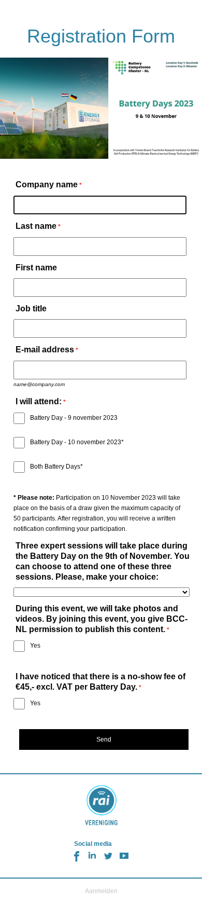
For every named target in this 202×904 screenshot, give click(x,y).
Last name (36, 226)
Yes (35, 645)
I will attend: (39, 401)
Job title (31, 308)
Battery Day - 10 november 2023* (77, 442)
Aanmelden (101, 891)
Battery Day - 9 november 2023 (74, 417)
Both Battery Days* (56, 466)
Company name (47, 184)
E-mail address (45, 349)
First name (36, 267)
